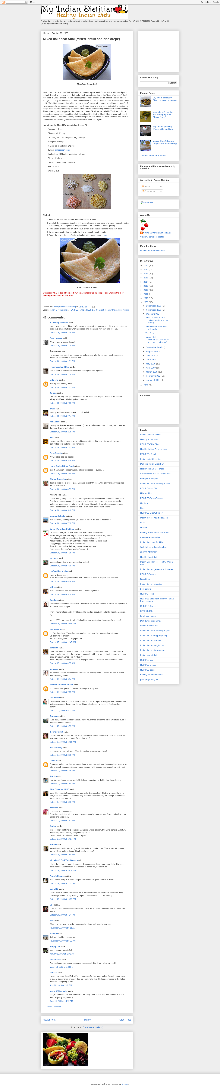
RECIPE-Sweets (147, 574)
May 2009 (151, 364)
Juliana (53, 393)
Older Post (125, 1019)
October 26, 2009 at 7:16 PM (62, 523)
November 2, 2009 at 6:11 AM (62, 928)
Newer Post (49, 1019)
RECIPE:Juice (146, 660)
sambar (106, 235)
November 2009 (154, 310)
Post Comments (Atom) (93, 1027)
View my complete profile (152, 237)
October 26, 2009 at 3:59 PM (62, 473)
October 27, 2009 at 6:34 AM (62, 679)
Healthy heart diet (148, 557)
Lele (52, 905)
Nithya (53, 587)
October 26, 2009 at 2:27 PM (62, 447)
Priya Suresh (56, 453)
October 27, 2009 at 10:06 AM (63, 742)
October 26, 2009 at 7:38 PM (62, 553)
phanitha (54, 933)
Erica (52, 920)
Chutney (144, 503)
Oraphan (54, 600)
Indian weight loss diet (150, 459)
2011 (146, 294)
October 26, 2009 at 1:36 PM (62, 374)
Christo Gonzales (58, 479)
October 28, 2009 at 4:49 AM (62, 855)
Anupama (54, 716)
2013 (146, 286)
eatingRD (54, 889)
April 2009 (151, 368)
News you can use (149, 439)
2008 (146, 385)
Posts (147, 186)
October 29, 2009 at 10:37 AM (63, 899)
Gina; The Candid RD (59, 789)
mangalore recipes (149, 478)
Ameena (53, 972)
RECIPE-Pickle (147, 594)
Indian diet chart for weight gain (155, 630)
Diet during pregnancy (150, 621)
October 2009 (153, 314)
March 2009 (152, 372)
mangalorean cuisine (150, 537)
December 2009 (154, 306)
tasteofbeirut (55, 959)
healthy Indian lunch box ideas (154, 532)
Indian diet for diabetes (151, 584)
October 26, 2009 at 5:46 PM (62, 510)
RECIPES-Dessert (148, 665)
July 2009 (151, 355)
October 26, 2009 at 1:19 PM (62, 345)
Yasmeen (54, 808)
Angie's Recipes (57, 876)
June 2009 (151, 359)
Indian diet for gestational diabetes (156, 569)
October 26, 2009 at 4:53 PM (62, 489)
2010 (146, 298)
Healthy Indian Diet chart (152, 469)
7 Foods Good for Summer (153, 155)
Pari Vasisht (55, 629)
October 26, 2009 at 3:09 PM (62, 460)
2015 (146, 277)
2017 (146, 269)
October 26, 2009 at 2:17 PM (62, 416)
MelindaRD (55, 698)
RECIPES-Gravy (148, 606)
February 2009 (153, 376)
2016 (146, 273)
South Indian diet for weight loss (155, 473)
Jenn (52, 437)
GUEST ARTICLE (148, 552)
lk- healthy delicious (59, 322)
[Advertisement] (159, 50)
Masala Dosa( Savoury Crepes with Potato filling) (165, 142)
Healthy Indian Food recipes (153, 449)
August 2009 (152, 351)
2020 (146, 265)
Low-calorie (145, 589)
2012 (146, 290)
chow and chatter (58, 516)
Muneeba (54, 669)
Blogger (125, 1084)
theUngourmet (56, 732)
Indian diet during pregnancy (153, 635)
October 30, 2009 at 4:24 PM (62, 915)
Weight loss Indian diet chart (153, 547)
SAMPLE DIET (147, 611)
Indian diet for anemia (150, 640)
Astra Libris (55, 422)
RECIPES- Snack (77, 310)
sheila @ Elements (58, 991)
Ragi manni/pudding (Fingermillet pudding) (163, 127)
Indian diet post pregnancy (152, 650)
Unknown (54, 380)
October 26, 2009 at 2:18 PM (62, 432)
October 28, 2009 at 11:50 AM (63, 883)
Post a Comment (54, 1007)
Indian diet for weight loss (152, 645)
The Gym (149, 333)
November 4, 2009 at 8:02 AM (63, 941)
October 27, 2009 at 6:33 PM (62, 802)
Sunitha (53, 845)
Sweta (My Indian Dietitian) (62, 529)
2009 (146, 302)
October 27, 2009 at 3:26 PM (62, 755)
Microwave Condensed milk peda (156, 327)
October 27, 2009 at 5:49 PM (62, 784)
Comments (149, 191)
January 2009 (153, 380)
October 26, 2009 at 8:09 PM (62, 581)
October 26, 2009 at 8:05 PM (62, 566)
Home (87, 1019)
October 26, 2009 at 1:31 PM (62, 361)
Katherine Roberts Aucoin (61, 685)
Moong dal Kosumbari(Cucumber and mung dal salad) (157, 339)
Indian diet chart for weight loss (155, 483)
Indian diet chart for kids (151, 542)
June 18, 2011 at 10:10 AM (61, 1001)
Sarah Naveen (56, 338)
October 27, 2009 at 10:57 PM (63, 839)
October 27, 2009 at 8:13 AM (62, 710)
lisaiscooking (56, 747)
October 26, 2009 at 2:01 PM (62, 387)
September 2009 (154, 347)
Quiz (142, 522)
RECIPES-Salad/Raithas (151, 498)
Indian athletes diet (149, 625)
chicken (143, 527)
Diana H (53, 760)
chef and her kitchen (59, 571)
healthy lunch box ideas (151, 674)
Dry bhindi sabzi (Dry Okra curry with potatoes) (165, 98)
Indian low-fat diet (148, 655)
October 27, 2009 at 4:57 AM (62, 663)
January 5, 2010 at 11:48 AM (62, 954)
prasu (52, 409)
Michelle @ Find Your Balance (64, 860)
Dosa (142, 508)
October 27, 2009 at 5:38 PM (62, 771)
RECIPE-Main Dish (149, 488)
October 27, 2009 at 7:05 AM (62, 692)
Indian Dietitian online (59, 310)
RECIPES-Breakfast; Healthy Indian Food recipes (107, 310)
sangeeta (54, 648)
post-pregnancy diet (149, 679)
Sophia (53, 826)
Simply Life (55, 946)
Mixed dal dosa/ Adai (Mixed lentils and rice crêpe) (156, 320)
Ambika (53, 776)
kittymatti (54, 558)
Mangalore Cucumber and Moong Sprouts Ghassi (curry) (163, 114)
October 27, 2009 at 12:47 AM (63, 642)
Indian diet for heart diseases (154, 518)
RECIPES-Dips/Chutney (151, 513)
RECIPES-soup (147, 670)
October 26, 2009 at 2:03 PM (62, 403)
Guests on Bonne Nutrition (152, 250)
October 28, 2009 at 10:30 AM (63, 870)
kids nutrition (146, 493)
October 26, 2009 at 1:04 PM (62, 332)
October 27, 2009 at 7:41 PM (62, 820)
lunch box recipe (148, 616)
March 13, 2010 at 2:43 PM (61, 967)
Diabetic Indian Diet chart (152, 464)
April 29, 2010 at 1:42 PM (61, 985)
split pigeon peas (62, 150)
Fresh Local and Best (59, 367)
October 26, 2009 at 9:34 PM (62, 594)
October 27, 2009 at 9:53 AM (62, 726)
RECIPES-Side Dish (149, 444)
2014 (146, 282)
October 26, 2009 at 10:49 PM (63, 624)
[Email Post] (93, 307)
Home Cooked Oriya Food (62, 466)
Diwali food (145, 579)
